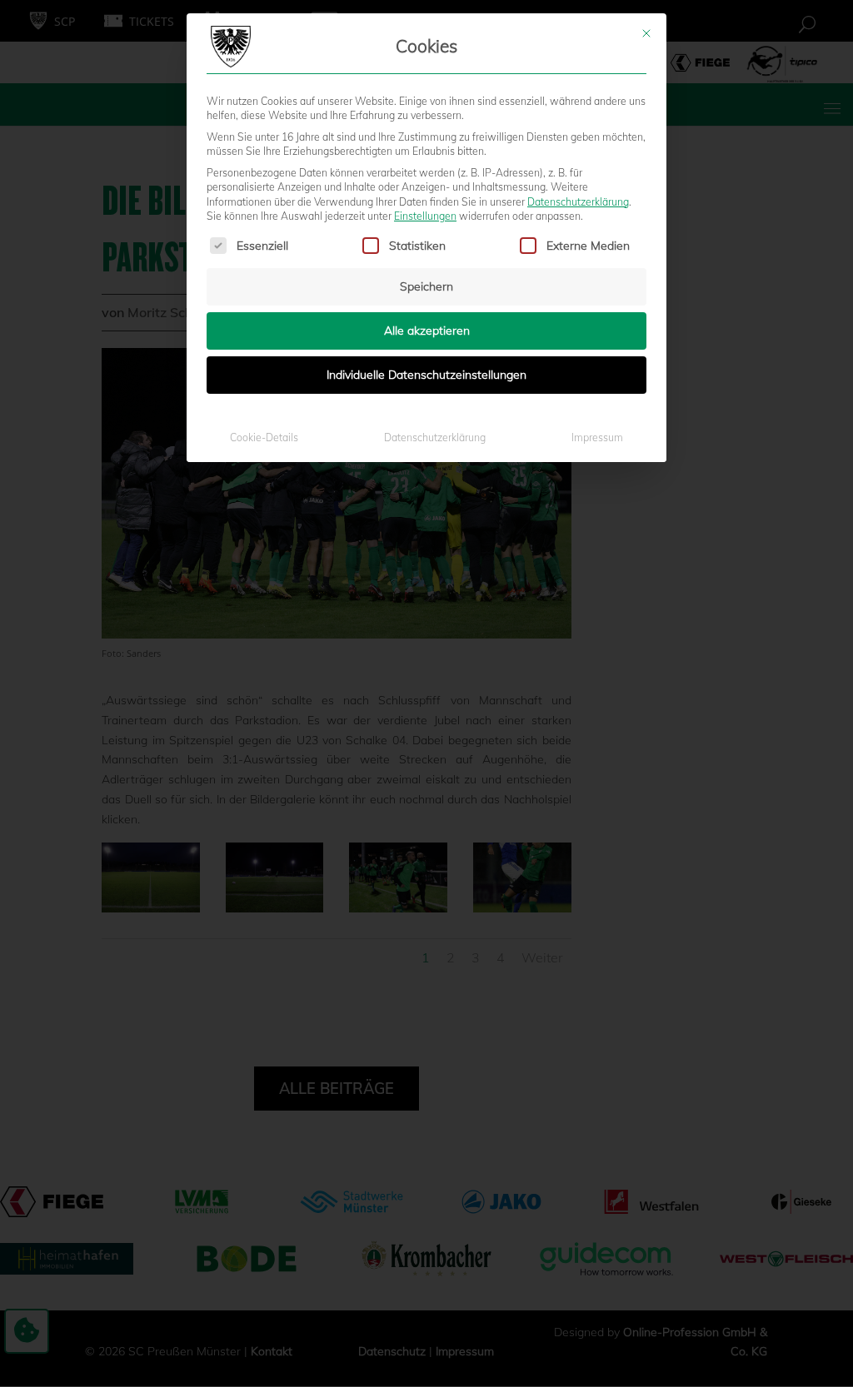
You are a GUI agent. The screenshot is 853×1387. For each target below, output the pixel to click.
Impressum (597, 437)
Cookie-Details (264, 437)
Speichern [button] (426, 286)
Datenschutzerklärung (578, 202)
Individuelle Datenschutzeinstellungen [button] (426, 374)
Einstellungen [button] (425, 216)
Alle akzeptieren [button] (427, 330)
